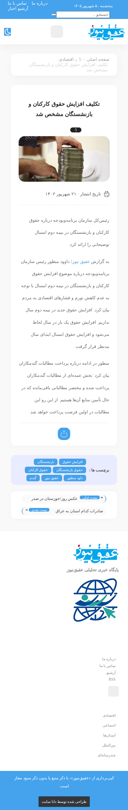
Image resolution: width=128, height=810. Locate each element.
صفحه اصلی (98, 59)
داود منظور (75, 478)
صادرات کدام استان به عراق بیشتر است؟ (79, 512)
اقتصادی (66, 59)
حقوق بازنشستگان (69, 470)
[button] (109, 659)
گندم (33, 478)
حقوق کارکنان (38, 470)
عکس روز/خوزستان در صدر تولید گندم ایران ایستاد (54, 499)
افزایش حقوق (72, 462)
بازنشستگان (45, 462)
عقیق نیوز (81, 261)
